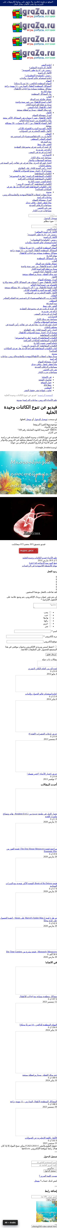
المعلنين (47, 388)
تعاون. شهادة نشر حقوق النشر (37, 390)
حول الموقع (46, 382)
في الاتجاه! (46, 377)
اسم (54, 631)
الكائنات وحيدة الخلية (32, 558)
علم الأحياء (52, 558)
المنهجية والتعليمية (18, 194)
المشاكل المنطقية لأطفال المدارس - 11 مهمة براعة (33, 1101)
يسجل (28, 419)
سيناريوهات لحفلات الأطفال (39, 194)
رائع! (46, 621)
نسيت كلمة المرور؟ (48, 1176)
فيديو (44, 558)
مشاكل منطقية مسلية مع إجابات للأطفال (38, 996)
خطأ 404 (47, 385)
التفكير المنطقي (38, 139)
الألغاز (48, 112)
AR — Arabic (10, 1222)
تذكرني (50, 1168)
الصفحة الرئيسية (45, 395)
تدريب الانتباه (40, 136)
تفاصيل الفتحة (45, 380)
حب (46, 615)
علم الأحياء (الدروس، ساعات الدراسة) (39, 400)
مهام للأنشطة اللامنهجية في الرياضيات (39, 566)
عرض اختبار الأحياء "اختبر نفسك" (42, 774)
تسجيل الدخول (50, 218)
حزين (45, 623)
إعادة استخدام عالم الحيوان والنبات (41, 694)
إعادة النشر (46, 65)
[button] (56, 422)
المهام (48, 81)
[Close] (56, 1151)
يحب (46, 612)
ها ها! (45, 618)
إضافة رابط (51, 1200)
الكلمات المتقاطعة (43, 173)
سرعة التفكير (15, 298)
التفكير (48, 134)
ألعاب (48, 96)
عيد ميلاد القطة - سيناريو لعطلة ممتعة (39, 1075)
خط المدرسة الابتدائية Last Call (43, 563)
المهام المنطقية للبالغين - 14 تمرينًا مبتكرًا (38, 1025)
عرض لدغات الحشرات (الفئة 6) (43, 734)
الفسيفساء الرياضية (25, 136)
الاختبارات (46, 155)
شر (46, 626)
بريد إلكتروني (50, 636)
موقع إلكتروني (50, 641)
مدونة (48, 192)
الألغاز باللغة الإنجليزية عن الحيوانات (41, 1138)
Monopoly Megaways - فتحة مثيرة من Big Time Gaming (31, 951)
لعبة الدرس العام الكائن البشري (42, 668)
